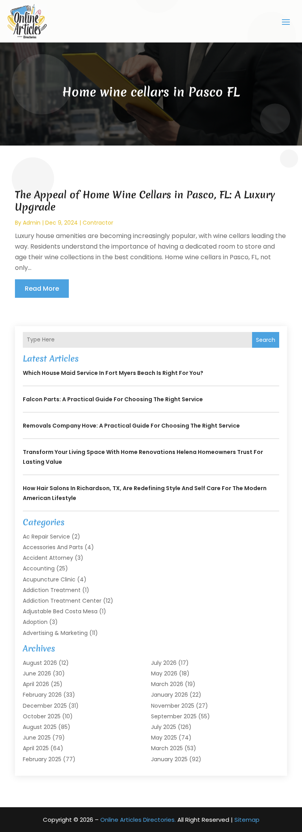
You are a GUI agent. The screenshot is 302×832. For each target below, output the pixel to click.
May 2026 (164, 673)
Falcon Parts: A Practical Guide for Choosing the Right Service (113, 399)
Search (265, 340)
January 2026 (169, 695)
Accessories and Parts (53, 547)
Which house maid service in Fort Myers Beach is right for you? (113, 373)
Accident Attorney (48, 558)
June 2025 (37, 738)
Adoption (35, 622)
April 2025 (36, 748)
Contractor (98, 223)
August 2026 (40, 663)
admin (32, 223)
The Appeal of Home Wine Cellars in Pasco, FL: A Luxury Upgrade (145, 201)
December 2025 (45, 706)
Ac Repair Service (46, 537)
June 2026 (37, 673)
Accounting (39, 568)
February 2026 (42, 695)
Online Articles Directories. (138, 819)
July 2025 (163, 727)
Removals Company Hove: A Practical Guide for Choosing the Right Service (131, 426)
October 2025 (42, 716)
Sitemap (247, 819)
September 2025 (174, 716)
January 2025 (169, 759)
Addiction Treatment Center (62, 601)
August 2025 (40, 727)
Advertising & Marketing (55, 633)
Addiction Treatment (52, 590)
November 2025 (172, 706)
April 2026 (36, 684)
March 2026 (167, 684)
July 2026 (164, 663)
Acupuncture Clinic (49, 579)
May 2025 (164, 738)
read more (42, 288)
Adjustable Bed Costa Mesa (60, 611)
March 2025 (167, 748)
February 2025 (42, 759)
